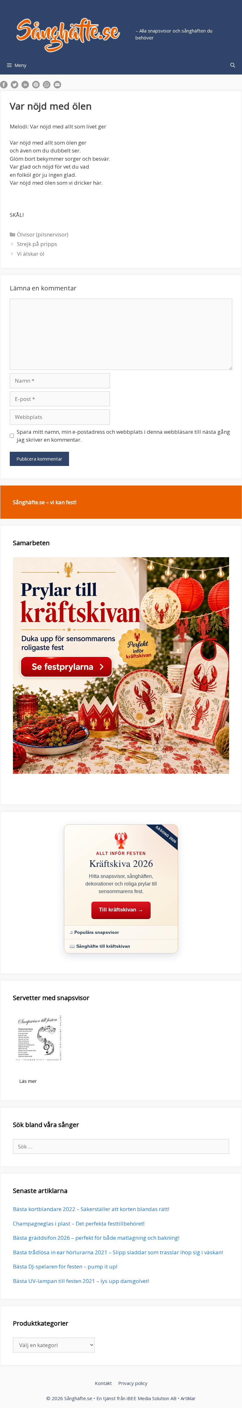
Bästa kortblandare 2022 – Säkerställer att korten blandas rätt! (91, 1209)
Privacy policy (132, 1383)
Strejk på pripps (37, 244)
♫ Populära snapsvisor (94, 932)
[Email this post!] (57, 86)
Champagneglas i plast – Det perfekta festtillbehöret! (78, 1223)
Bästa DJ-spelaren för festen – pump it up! (65, 1266)
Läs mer (28, 1081)
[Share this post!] (4, 86)
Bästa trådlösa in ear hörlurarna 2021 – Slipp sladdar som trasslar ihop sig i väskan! (118, 1252)
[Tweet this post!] (14, 86)
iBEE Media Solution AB (151, 1398)
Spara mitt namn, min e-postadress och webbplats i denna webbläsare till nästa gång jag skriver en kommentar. (123, 436)
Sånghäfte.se (78, 1398)
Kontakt (103, 1383)
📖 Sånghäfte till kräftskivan (100, 946)
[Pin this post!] (36, 86)
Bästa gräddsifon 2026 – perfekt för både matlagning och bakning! (96, 1237)
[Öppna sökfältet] (232, 65)
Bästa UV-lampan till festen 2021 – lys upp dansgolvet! (81, 1281)
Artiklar (188, 1398)
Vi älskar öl (30, 253)
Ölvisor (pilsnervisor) (42, 234)
